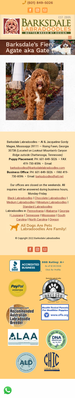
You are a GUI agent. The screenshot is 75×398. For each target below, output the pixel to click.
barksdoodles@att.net (49, 176)
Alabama (51, 211)
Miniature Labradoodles (52, 202)
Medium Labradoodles (21, 202)
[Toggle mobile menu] (70, 37)
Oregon (54, 219)
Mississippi (49, 215)
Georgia (64, 211)
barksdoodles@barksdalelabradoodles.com (37, 168)
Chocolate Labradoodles (50, 198)
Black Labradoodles (20, 198)
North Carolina (38, 219)
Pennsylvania (35, 211)
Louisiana (17, 215)
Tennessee (32, 215)
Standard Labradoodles (37, 206)
